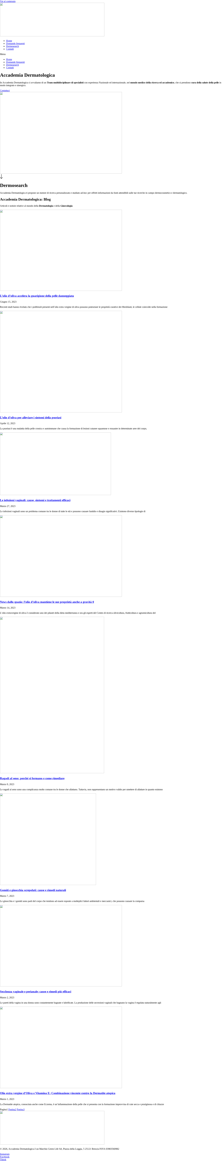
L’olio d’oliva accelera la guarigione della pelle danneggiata (37, 295)
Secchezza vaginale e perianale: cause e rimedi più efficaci (35, 991)
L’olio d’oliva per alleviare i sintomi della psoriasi (30, 417)
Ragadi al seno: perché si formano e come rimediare (32, 778)
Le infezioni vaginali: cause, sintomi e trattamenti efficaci (35, 500)
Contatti (10, 49)
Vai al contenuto (8, 1)
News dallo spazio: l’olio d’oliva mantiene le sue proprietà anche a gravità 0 (47, 601)
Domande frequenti (15, 43)
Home (9, 40)
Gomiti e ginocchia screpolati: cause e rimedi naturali (33, 890)
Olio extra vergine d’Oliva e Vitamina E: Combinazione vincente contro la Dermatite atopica (57, 1093)
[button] (112, 54)
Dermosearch (12, 46)
